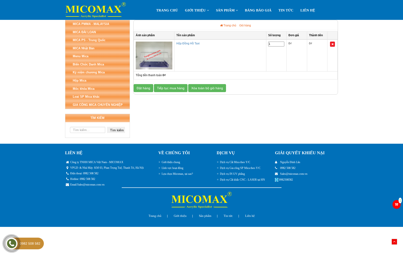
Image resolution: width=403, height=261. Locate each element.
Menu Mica (80, 56)
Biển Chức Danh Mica (88, 64)
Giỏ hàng (245, 25)
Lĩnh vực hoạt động (172, 168)
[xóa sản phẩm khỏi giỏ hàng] (332, 44)
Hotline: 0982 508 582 (82, 179)
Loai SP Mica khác (86, 96)
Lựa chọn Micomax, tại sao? (177, 173)
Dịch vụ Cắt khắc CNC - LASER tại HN (242, 179)
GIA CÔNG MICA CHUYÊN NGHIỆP (98, 105)
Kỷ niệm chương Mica (89, 72)
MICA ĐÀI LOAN (84, 32)
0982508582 (286, 179)
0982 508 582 (30, 243)
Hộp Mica (79, 80)
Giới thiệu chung (171, 162)
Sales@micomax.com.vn (90, 184)
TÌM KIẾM (97, 118)
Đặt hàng (143, 88)
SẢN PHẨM (225, 10)
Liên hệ (307, 10)
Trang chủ (167, 10)
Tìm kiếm (117, 130)
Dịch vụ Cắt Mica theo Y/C (235, 162)
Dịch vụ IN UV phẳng (232, 173)
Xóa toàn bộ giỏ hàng (207, 88)
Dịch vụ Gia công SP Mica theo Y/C (240, 168)
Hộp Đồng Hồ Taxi (188, 43)
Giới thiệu (195, 10)
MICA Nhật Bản (83, 48)
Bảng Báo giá (258, 10)
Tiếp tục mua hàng (170, 88)
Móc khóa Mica (83, 88)
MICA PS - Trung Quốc (89, 40)
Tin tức (285, 10)
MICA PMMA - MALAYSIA (91, 24)
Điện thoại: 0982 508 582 (84, 173)
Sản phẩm (205, 216)
